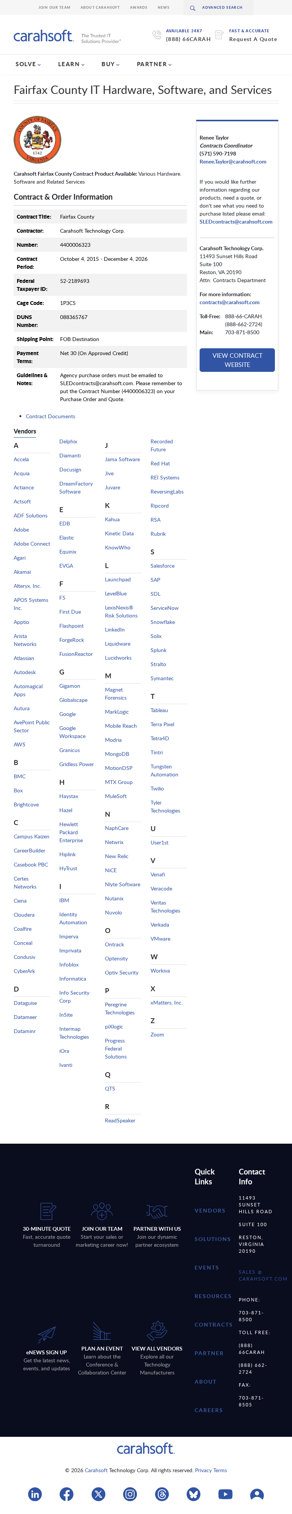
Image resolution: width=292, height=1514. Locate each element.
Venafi (158, 874)
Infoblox (69, 964)
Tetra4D (160, 738)
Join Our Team (54, 7)
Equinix (67, 551)
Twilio (157, 788)
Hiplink (67, 854)
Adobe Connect (32, 543)
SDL (155, 593)
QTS (110, 1088)
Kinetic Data (119, 533)
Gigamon (69, 685)
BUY (108, 64)
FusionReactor (76, 653)
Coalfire (23, 928)
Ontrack (114, 944)
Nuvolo (113, 912)
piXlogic (114, 1026)
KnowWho (117, 547)
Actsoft (22, 501)
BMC (19, 776)
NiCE (111, 870)
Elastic (66, 537)
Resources (213, 1296)
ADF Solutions (31, 515)
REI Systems (165, 477)
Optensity (116, 958)
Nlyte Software (122, 884)
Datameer (25, 1016)
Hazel (65, 810)
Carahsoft (96, 1470)
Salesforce (163, 565)
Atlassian (24, 658)
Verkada (160, 924)
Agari (19, 557)
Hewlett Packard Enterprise (71, 832)
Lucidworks (118, 657)
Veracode (161, 888)
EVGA (66, 565)
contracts (214, 1324)
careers (209, 1410)
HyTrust (68, 868)
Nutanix (114, 898)
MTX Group (119, 782)
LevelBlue (116, 593)
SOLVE (26, 64)
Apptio (21, 621)
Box (18, 790)
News (164, 7)
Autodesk (25, 672)
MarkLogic (117, 711)
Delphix (68, 441)
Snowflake (163, 621)
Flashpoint (71, 625)
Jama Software (122, 459)
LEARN (69, 64)
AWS (19, 744)
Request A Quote (253, 39)
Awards (139, 7)
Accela (21, 459)
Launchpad (118, 579)
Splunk (159, 650)
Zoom (157, 1034)
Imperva (68, 936)
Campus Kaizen (31, 836)
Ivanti (65, 1064)
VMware (160, 938)
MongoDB (117, 753)
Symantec (162, 678)
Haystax (68, 796)
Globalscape (73, 699)
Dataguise (25, 1002)
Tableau (159, 710)
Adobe (21, 529)
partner (209, 1353)
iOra (64, 1050)
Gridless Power (76, 764)
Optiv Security (121, 972)
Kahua (112, 519)
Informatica (72, 978)
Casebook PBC (31, 864)
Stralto (158, 664)
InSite (66, 1014)
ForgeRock (71, 639)
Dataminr (25, 1031)
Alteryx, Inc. (27, 585)
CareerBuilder (29, 850)
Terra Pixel (162, 724)
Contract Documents (50, 416)
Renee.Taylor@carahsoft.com (233, 161)
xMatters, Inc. (166, 1002)
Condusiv (24, 956)
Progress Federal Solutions (116, 1048)
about (206, 1381)
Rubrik (158, 533)
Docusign (70, 469)
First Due (70, 611)
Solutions (213, 1239)
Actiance (24, 487)
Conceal (23, 942)
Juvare (112, 487)
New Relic (117, 856)
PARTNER (152, 64)
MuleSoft (116, 796)
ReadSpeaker (120, 1120)
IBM (64, 900)
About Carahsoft (100, 7)
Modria (113, 739)
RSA (155, 519)
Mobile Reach (121, 725)
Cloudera (24, 914)
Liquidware (117, 643)
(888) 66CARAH (188, 39)
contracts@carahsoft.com (230, 302)
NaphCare (117, 828)
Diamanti (70, 455)
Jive (109, 473)
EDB (64, 523)
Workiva (160, 970)
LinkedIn (115, 629)
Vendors (210, 1210)
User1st (159, 842)
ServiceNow (165, 607)
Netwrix (114, 842)
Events (207, 1267)
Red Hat (160, 463)
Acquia (22, 473)
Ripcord (160, 505)
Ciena (20, 900)
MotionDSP (118, 767)
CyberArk (24, 970)
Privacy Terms (211, 1470)
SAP (155, 579)
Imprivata (70, 950)
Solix (156, 636)
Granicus (69, 750)
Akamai (22, 571)
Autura (22, 708)
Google (67, 713)
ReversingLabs (167, 491)
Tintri (157, 752)
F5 (62, 597)
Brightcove (26, 804)
